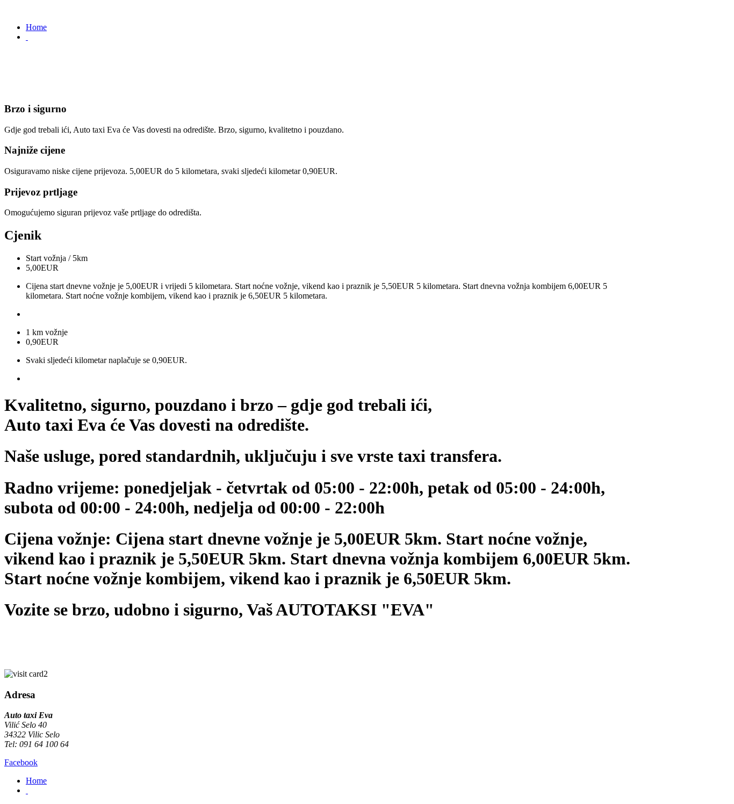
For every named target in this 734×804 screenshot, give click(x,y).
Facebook (21, 762)
